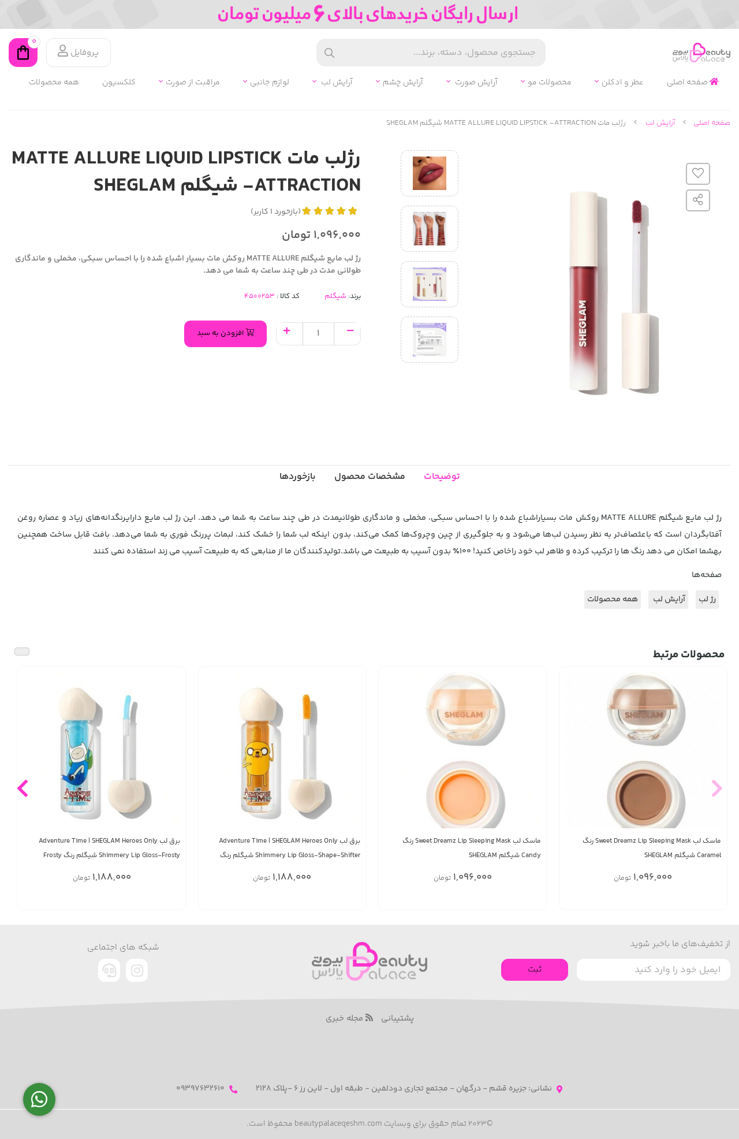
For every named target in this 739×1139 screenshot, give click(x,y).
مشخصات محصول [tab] (369, 477)
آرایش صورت (475, 83)
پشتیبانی (397, 1019)
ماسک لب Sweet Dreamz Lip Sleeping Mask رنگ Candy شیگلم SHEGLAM (471, 848)
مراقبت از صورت (193, 83)
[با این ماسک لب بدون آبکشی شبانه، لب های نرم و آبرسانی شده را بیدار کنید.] (643, 750)
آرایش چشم (403, 83)
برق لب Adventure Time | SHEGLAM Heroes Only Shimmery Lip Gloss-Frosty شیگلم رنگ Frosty (109, 848)
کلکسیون (119, 83)
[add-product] (711, 751)
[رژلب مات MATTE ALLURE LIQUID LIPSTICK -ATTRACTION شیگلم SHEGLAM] (369, 961)
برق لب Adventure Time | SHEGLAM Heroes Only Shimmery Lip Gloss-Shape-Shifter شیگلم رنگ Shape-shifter (289, 849)
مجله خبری (345, 1019)
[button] (717, 788)
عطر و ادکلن (623, 83)
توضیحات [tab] (442, 477)
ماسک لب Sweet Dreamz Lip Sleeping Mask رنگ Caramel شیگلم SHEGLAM (652, 848)
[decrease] (350, 332)
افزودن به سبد (221, 333)
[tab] (297, 477)
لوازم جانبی (269, 83)
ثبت (535, 969)
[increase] (287, 332)
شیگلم (335, 296)
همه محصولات (54, 83)
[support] (109, 970)
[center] (329, 53)
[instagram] (137, 970)
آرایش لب (336, 83)
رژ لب (707, 599)
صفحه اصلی (688, 83)
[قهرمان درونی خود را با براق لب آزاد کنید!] (282, 750)
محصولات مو (550, 83)
